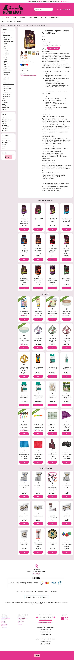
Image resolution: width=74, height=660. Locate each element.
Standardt (6, 68)
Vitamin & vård (6, 96)
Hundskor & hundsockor (8, 84)
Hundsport (5, 86)
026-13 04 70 (66, 1)
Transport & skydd (7, 94)
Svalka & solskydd (7, 92)
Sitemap (4, 146)
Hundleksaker (6, 79)
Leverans (4, 123)
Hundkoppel (6, 77)
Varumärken (54, 17)
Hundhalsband (6, 72)
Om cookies (4, 144)
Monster (6, 55)
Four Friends (7, 52)
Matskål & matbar (7, 88)
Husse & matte (33, 17)
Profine (5, 62)
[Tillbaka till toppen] (71, 658)
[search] (51, 9)
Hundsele (5, 82)
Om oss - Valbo (5, 139)
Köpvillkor (4, 125)
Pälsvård (5, 90)
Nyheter (4, 147)
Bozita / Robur (7, 45)
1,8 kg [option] (43, 42)
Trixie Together (7, 21)
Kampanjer (17, 21)
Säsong (43, 17)
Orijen (5, 57)
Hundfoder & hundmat (8, 41)
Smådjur (22, 17)
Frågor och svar (5, 117)
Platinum (6, 59)
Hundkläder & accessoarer (6, 75)
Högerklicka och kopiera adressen (28, 75)
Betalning (4, 121)
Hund (7, 17)
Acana (5, 43)
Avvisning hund (6, 35)
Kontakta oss (5, 130)
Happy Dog (6, 53)
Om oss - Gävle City (6, 140)
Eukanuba (6, 50)
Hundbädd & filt (6, 39)
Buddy (5, 46)
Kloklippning (5, 128)
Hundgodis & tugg (7, 70)
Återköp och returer (6, 119)
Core (5, 48)
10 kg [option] (48, 42)
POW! (5, 61)
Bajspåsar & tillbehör (8, 37)
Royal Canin (6, 66)
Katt (14, 17)
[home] (3, 18)
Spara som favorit (27, 61)
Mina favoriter (5, 126)
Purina (5, 64)
